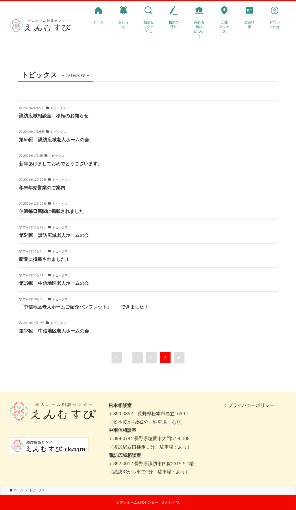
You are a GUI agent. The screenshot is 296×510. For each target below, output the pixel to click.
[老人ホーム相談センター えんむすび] (40, 25)
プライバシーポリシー (251, 405)
